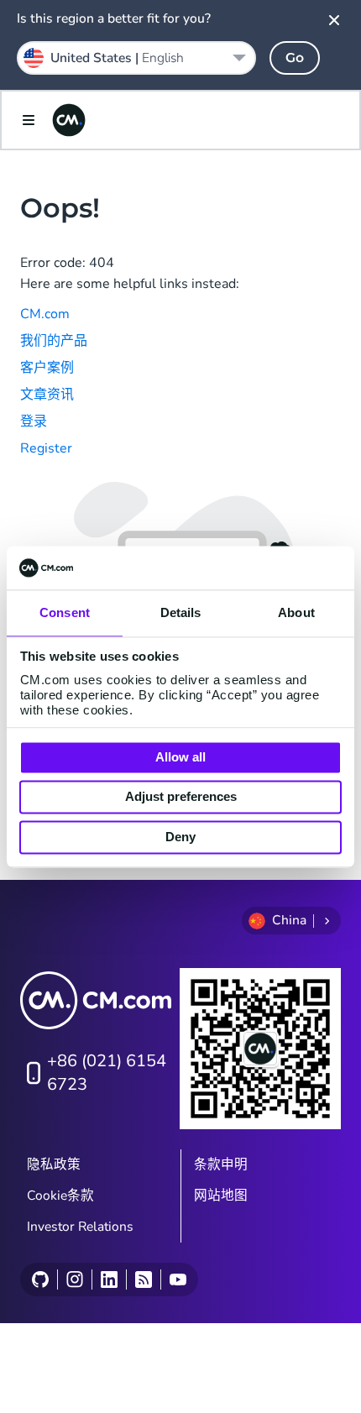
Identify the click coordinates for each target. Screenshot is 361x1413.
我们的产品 (53, 341)
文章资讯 (47, 394)
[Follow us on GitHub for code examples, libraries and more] (40, 1279)
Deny (180, 836)
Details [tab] (180, 612)
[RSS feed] (143, 1279)
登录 (33, 421)
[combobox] (136, 58)
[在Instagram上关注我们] (74, 1279)
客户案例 (47, 367)
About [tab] (296, 612)
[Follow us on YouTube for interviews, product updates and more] (177, 1279)
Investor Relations (80, 1226)
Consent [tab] (64, 612)
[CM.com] (69, 120)
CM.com (45, 314)
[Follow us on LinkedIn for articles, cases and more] (109, 1279)
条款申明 (221, 1164)
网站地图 (221, 1195)
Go (294, 57)
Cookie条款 (60, 1195)
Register (46, 448)
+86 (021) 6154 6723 (106, 1072)
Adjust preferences (181, 797)
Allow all (180, 757)
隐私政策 (54, 1164)
